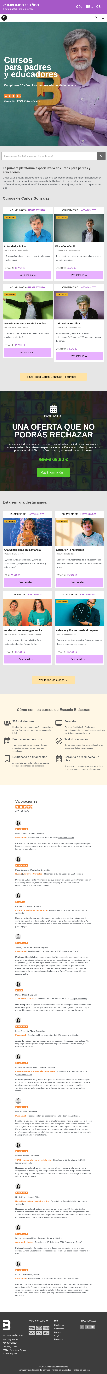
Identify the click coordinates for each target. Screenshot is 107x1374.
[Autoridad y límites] (28, 228)
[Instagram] (82, 1327)
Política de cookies (81, 1370)
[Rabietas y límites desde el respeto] (79, 612)
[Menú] (103, 18)
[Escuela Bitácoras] (4, 18)
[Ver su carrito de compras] (96, 18)
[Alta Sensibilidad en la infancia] (27, 532)
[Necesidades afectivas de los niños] (28, 305)
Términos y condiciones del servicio (33, 1370)
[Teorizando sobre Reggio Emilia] (27, 612)
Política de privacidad (61, 1370)
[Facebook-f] (87, 1327)
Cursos (57, 1332)
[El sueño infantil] (79, 228)
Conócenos (59, 1325)
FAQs (56, 1336)
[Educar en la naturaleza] (79, 532)
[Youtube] (92, 1327)
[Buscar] (101, 156)
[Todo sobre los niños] (79, 305)
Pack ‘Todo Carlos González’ (28, 874)
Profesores (59, 1329)
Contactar (58, 1339)
